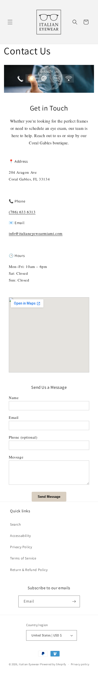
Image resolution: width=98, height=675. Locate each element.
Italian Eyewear (29, 664)
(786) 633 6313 (22, 211)
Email (14, 417)
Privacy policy (80, 664)
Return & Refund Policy (28, 569)
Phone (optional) (23, 437)
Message (16, 456)
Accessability (20, 535)
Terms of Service (23, 558)
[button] (10, 22)
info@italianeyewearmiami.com (36, 233)
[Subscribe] (74, 601)
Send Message (49, 497)
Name (14, 397)
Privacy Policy (21, 547)
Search (15, 524)
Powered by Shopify (53, 664)
